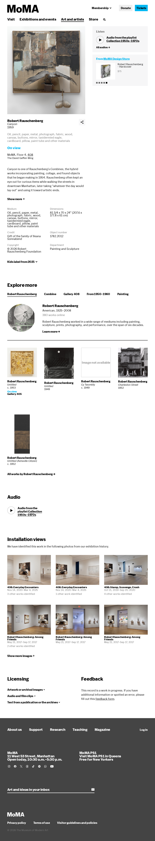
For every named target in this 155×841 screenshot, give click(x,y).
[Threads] (27, 766)
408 (30, 154)
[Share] (82, 122)
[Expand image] (46, 70)
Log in (144, 729)
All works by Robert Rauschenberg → (31, 474)
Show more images (19, 655)
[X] (21, 766)
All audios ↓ (103, 47)
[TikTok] (33, 766)
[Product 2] (99, 83)
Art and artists (72, 19)
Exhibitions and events (38, 19)
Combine (50, 294)
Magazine (102, 729)
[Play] (100, 40)
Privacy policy (16, 822)
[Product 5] (106, 83)
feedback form (105, 698)
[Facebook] (15, 766)
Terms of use (41, 822)
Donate (126, 8)
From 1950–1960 (98, 294)
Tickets (141, 8)
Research (57, 729)
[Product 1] (97, 83)
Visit (11, 19)
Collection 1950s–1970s (122, 41)
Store (93, 19)
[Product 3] (101, 83)
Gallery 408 (71, 294)
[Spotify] (39, 766)
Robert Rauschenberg (25, 121)
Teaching (80, 729)
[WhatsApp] (45, 766)
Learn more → (51, 331)
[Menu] (104, 19)
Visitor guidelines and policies (77, 822)
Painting (123, 294)
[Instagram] (9, 766)
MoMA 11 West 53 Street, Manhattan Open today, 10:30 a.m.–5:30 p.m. (34, 756)
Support (36, 729)
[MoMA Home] (23, 9)
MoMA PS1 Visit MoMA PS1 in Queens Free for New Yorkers (100, 756)
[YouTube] (52, 766)
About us (14, 729)
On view (14, 147)
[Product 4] (104, 83)
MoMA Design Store (116, 58)
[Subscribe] (92, 789)
